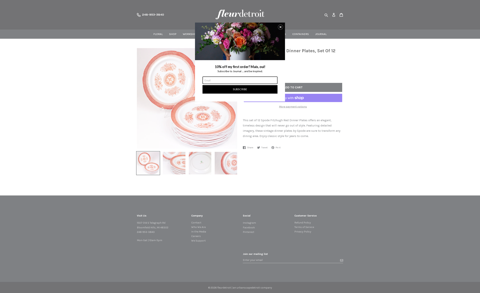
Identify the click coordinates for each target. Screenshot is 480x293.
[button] (280, 27)
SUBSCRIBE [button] (240, 89)
